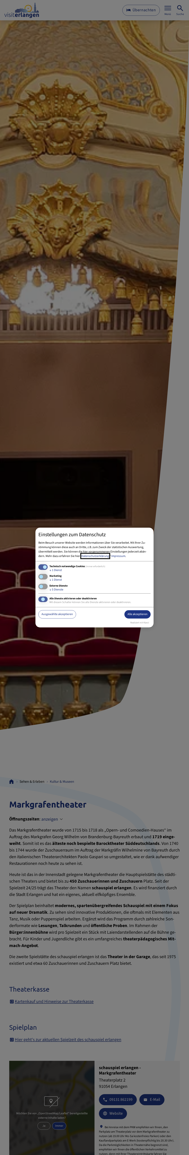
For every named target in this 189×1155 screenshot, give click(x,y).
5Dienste (56, 589)
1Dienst (55, 570)
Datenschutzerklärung (95, 556)
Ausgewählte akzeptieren (57, 614)
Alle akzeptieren (137, 614)
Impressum (118, 556)
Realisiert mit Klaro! (139, 622)
